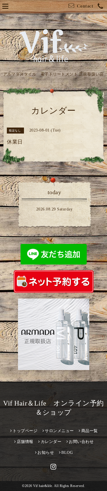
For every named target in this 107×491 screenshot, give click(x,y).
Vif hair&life (42, 486)
